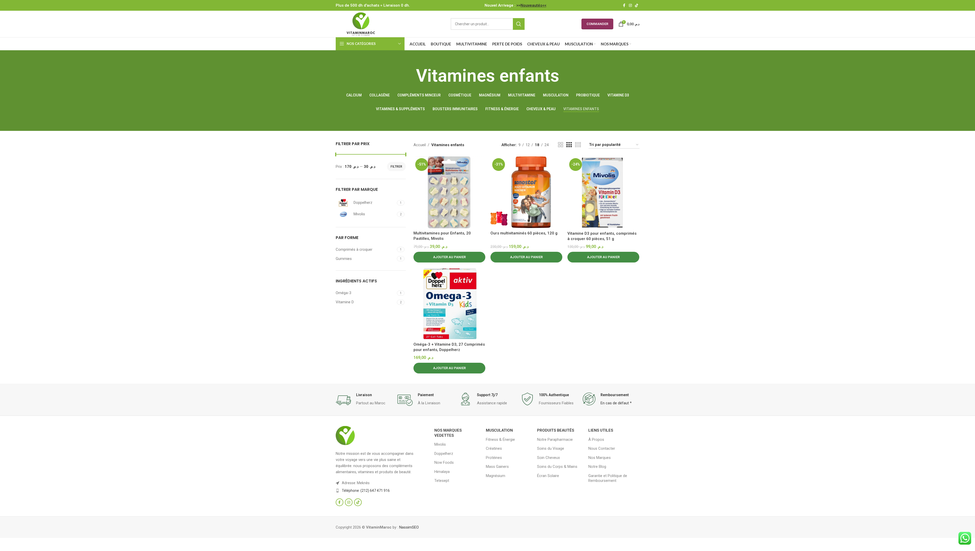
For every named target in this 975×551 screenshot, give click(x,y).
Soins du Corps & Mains (557, 466)
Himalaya (442, 471)
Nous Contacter (601, 448)
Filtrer (396, 166)
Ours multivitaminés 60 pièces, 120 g (523, 233)
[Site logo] (361, 23)
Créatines (494, 448)
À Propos (596, 439)
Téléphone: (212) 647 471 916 (366, 491)
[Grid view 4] (578, 144)
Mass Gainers (497, 466)
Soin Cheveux (548, 457)
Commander (597, 24)
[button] (449, 257)
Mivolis (440, 444)
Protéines (494, 457)
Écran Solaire (548, 475)
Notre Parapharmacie (555, 439)
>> (531, 5)
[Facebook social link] (624, 5)
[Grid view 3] (568, 144)
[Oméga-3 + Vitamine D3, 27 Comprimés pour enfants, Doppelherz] (449, 304)
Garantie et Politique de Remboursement (607, 478)
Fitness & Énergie (500, 439)
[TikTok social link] (636, 5)
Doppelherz (443, 453)
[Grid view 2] (560, 144)
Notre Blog (597, 466)
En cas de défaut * (616, 403)
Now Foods (444, 462)
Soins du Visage (550, 448)
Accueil (419, 145)
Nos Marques (599, 457)
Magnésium (495, 475)
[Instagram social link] (630, 5)
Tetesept (441, 480)
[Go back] (409, 76)
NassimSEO (409, 527)
